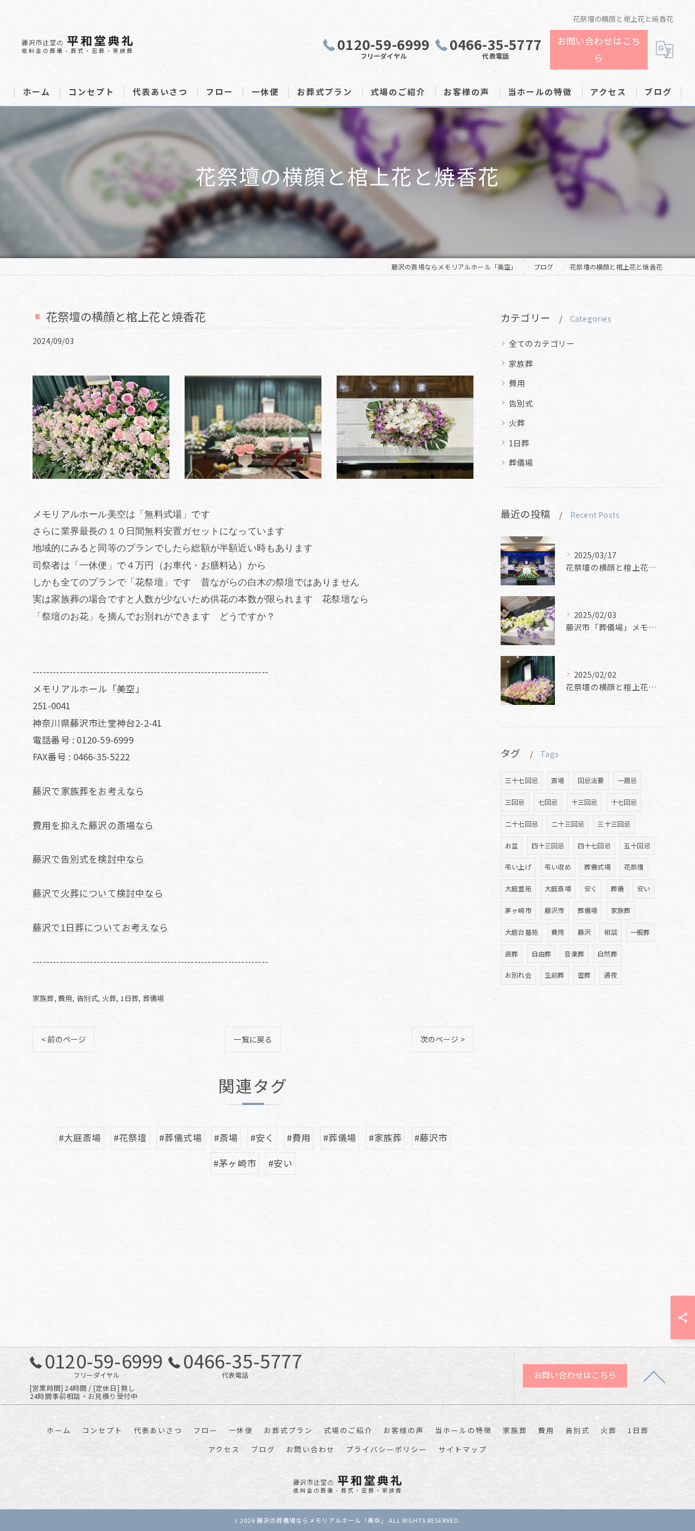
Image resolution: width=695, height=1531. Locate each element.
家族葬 (43, 998)
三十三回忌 (613, 823)
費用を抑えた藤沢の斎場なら (93, 825)
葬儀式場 (597, 866)
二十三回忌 (567, 823)
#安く (262, 1137)
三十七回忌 (521, 780)
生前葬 (555, 974)
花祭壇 (634, 866)
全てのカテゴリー (542, 343)
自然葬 (607, 953)
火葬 (109, 998)
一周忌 (627, 780)
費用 (65, 998)
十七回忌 (624, 802)
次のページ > (442, 1039)
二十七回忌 (521, 823)
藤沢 (584, 931)
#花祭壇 (130, 1137)
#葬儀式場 (180, 1137)
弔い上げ (518, 866)
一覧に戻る (252, 1039)
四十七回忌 (594, 845)
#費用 (299, 1137)
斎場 (557, 780)
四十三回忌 (548, 845)
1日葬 (130, 998)
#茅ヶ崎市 (234, 1163)
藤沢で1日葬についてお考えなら (100, 927)
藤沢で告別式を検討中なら (88, 858)
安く (590, 888)
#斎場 (226, 1137)
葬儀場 (154, 998)
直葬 (511, 953)
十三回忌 (584, 802)
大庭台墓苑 (521, 931)
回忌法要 (591, 780)
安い (643, 888)
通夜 (610, 974)
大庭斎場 (558, 888)
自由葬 (542, 953)
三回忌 (515, 802)
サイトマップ (462, 1449)
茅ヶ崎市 (518, 910)
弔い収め (558, 866)
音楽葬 (574, 953)
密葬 (584, 974)
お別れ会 (518, 974)
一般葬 (640, 931)
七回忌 (548, 802)
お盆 (511, 845)
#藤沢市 (431, 1137)
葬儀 (617, 888)
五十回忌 (637, 845)
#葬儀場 (340, 1137)
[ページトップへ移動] (654, 1376)
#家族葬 (385, 1137)
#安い (280, 1163)
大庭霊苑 (518, 888)
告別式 (87, 998)
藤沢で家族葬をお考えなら (88, 790)
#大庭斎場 (80, 1137)
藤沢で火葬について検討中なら (98, 892)
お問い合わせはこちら (599, 49)
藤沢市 (555, 910)
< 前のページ (63, 1039)
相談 (610, 931)
